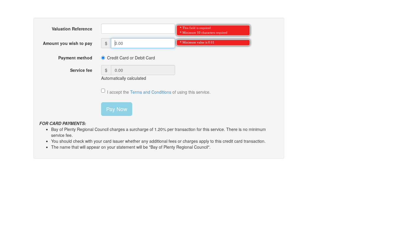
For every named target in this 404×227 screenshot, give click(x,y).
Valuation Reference (72, 29)
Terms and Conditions (150, 92)
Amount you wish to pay (67, 43)
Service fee (81, 70)
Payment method (75, 58)
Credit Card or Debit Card (131, 58)
